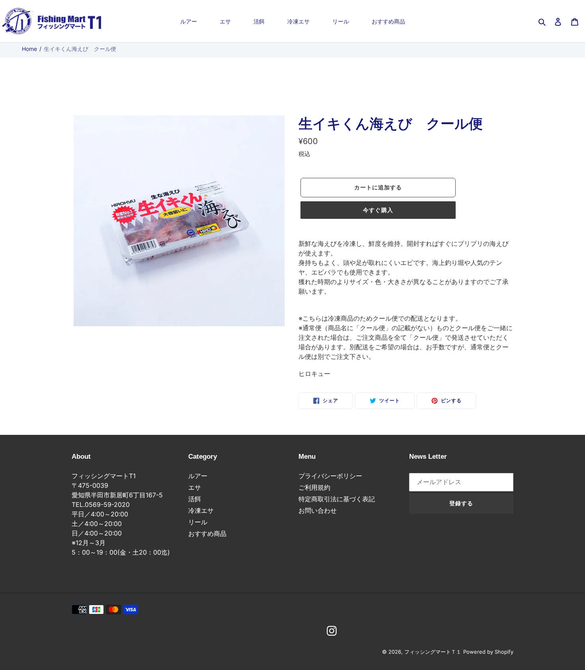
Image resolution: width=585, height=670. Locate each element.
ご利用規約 (314, 487)
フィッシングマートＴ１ (432, 652)
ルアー (197, 476)
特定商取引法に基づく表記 (336, 499)
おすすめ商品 (207, 534)
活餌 (194, 499)
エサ (194, 487)
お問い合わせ (317, 510)
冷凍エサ (201, 510)
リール (197, 522)
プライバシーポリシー (330, 476)
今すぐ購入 (378, 210)
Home (29, 48)
